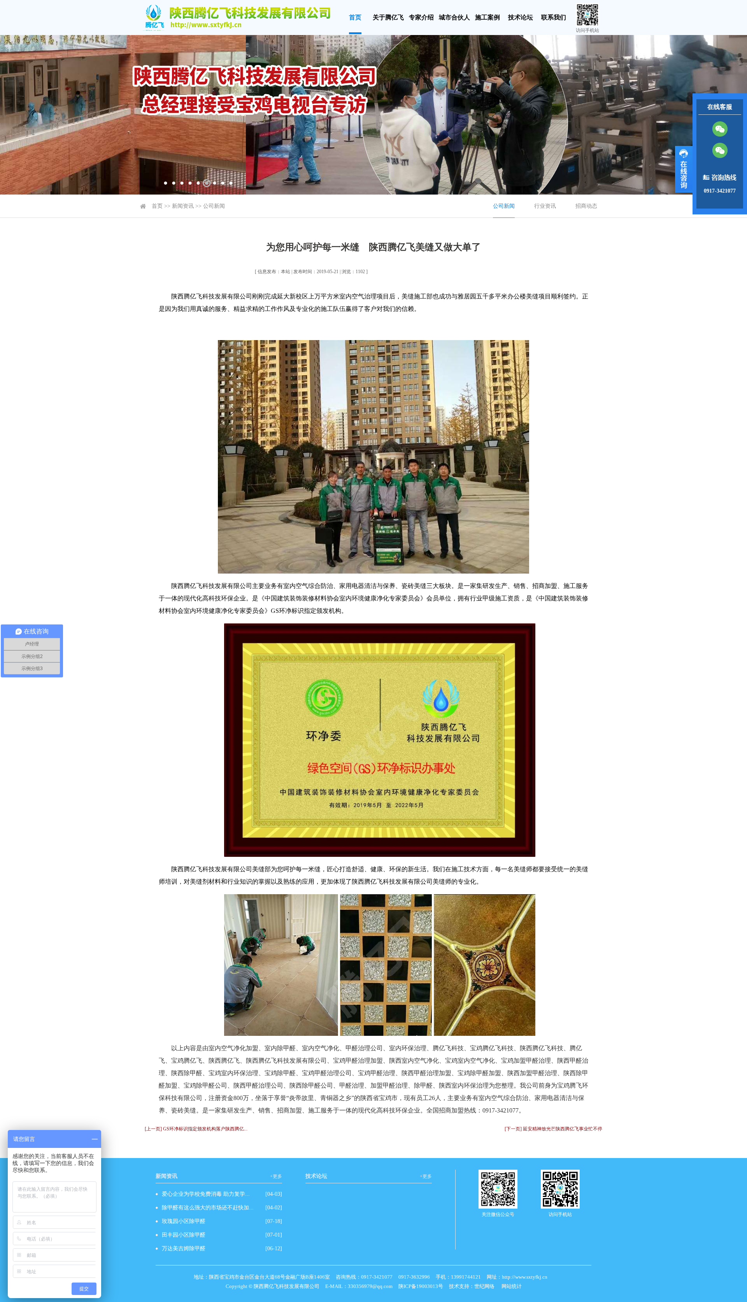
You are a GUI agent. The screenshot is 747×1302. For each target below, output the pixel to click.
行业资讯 (545, 206)
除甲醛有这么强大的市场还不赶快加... (208, 1208)
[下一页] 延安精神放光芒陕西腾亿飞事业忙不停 (553, 1129)
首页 (355, 17)
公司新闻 (214, 206)
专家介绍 (421, 17)
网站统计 (512, 1286)
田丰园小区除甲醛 (183, 1235)
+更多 (276, 1176)
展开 (684, 169)
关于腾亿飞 (388, 17)
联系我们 (553, 17)
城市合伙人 (454, 17)
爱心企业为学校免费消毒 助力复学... (206, 1194)
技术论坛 (520, 17)
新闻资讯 (183, 206)
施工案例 (487, 17)
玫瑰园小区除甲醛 (183, 1221)
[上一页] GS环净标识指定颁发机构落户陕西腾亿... (196, 1129)
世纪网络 (484, 1286)
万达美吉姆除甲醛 (183, 1248)
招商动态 (586, 206)
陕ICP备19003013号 (420, 1286)
